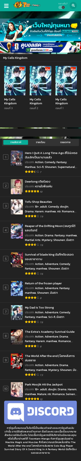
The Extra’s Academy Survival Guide (50, 331)
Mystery (47, 240)
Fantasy (61, 162)
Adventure (51, 264)
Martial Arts (32, 240)
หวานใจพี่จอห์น (43, 186)
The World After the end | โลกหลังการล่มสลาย (50, 358)
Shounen (50, 167)
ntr (59, 211)
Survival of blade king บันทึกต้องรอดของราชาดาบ (49, 256)
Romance (68, 211)
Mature (41, 394)
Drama (29, 211)
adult (43, 206)
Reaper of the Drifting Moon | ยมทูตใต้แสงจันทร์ (50, 228)
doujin (64, 206)
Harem (39, 211)
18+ (37, 206)
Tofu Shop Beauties (38, 201)
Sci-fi (40, 167)
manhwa (50, 211)
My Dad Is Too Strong (39, 307)
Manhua (30, 167)
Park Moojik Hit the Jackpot (44, 384)
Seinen (70, 394)
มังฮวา (70, 240)
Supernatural (66, 167)
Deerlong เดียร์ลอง (37, 181)
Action (39, 162)
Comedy (50, 162)
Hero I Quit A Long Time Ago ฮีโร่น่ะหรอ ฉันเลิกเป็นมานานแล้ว (51, 155)
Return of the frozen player (43, 283)
